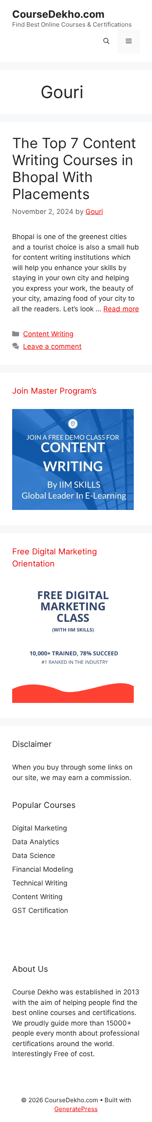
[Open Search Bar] (106, 41)
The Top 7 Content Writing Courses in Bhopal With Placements (74, 168)
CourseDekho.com (58, 14)
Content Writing (48, 334)
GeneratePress (76, 1109)
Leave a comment (52, 346)
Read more (121, 309)
